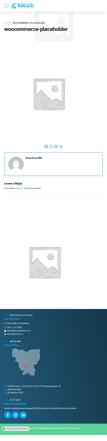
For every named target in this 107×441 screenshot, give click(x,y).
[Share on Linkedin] (56, 147)
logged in (20, 188)
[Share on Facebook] (46, 147)
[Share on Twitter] (51, 147)
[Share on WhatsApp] (61, 147)
